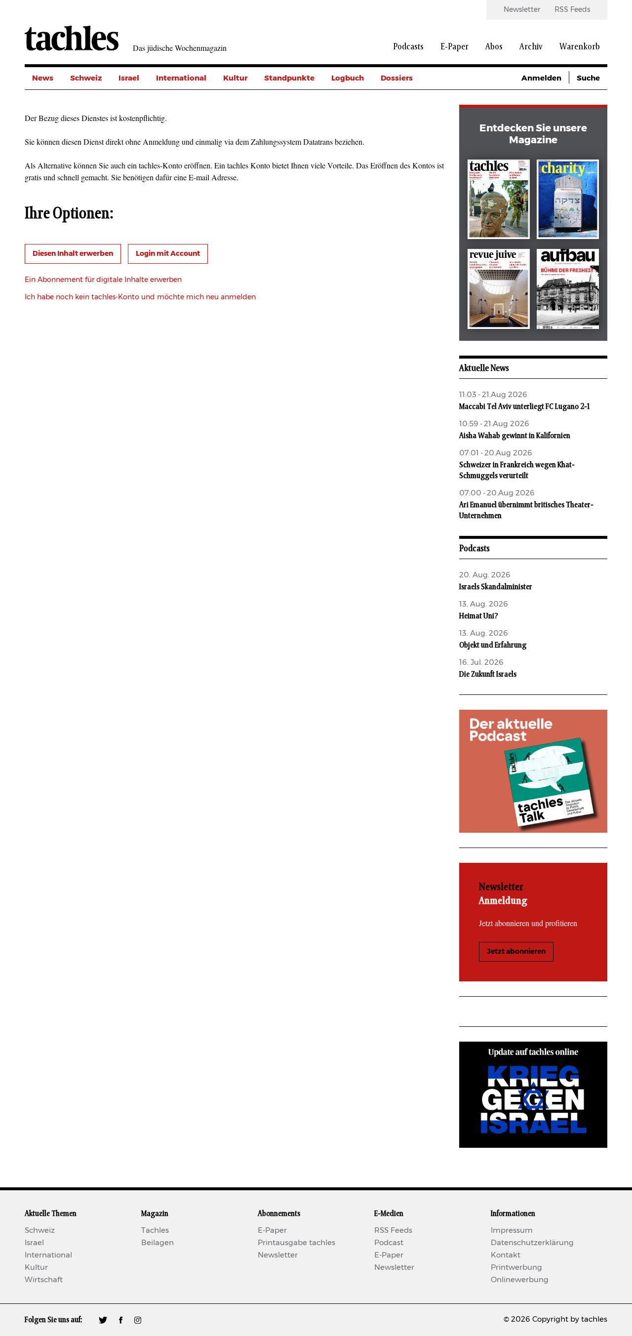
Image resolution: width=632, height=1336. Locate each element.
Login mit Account (168, 253)
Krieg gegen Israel (414, 100)
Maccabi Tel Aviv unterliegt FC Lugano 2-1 (524, 406)
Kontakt (505, 1255)
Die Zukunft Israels (487, 674)
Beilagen (157, 1243)
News (42, 78)
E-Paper (454, 46)
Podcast (388, 1243)
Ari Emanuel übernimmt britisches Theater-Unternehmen (526, 510)
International (181, 78)
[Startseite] (71, 38)
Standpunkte (289, 78)
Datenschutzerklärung (532, 1243)
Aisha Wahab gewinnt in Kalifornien (514, 436)
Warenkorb (579, 46)
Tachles (155, 1230)
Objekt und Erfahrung (492, 645)
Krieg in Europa (409, 145)
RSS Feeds (572, 9)
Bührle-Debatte (410, 122)
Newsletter (522, 9)
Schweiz (86, 78)
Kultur (235, 78)
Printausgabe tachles (296, 1243)
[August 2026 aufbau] (568, 290)
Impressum (512, 1230)
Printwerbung (516, 1267)
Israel (128, 78)
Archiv (531, 46)
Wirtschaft (44, 1280)
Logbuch (347, 78)
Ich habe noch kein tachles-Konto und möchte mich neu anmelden (140, 297)
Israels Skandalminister (495, 587)
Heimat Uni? (478, 616)
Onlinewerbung (520, 1280)
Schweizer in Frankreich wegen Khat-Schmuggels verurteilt (517, 470)
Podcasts (408, 46)
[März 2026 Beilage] (568, 201)
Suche (588, 78)
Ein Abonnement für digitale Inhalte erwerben (103, 280)
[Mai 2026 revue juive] (499, 290)
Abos (494, 46)
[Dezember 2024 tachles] (499, 201)
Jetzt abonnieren (516, 951)
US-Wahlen (402, 167)
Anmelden (541, 78)
